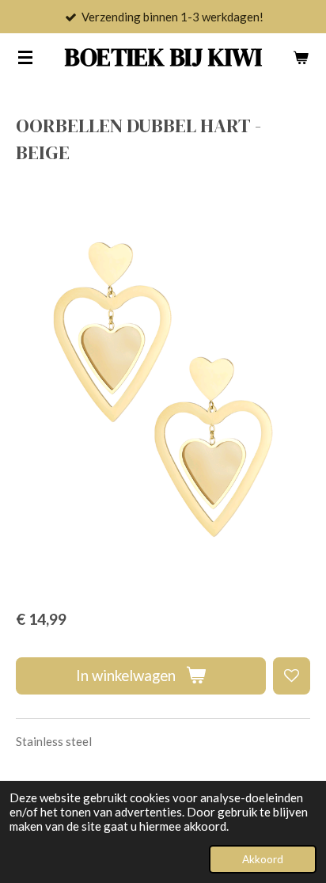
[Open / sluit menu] (25, 57)
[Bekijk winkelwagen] (300, 57)
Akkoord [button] (262, 859)
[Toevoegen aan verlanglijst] (291, 676)
